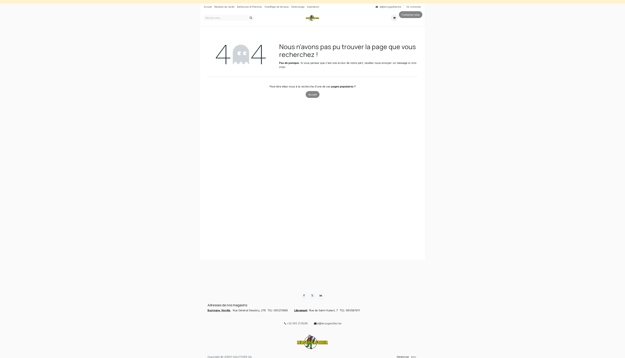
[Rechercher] (251, 18)
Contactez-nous (411, 14)
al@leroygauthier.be (329, 323)
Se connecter (413, 6)
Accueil (312, 94)
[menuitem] (208, 7)
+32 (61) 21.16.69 (297, 323)
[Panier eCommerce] (394, 17)
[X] (312, 295)
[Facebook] (304, 295)
